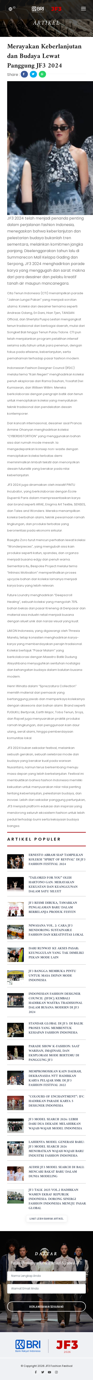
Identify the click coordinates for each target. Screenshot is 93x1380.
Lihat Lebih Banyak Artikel (47, 1218)
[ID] (10, 9)
